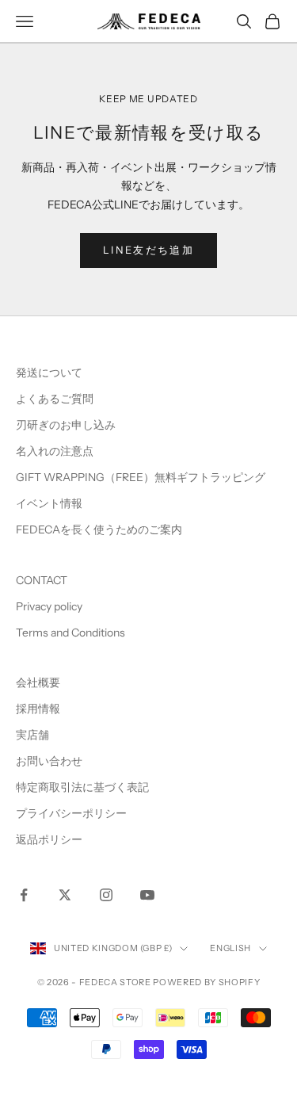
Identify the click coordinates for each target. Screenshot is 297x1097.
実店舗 (32, 735)
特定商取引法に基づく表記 (82, 787)
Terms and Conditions (72, 632)
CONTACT (41, 580)
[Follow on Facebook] (24, 895)
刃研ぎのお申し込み (66, 425)
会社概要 (38, 682)
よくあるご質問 (54, 399)
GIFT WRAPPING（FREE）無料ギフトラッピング (140, 477)
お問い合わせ (49, 761)
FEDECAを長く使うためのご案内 (99, 529)
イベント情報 (49, 503)
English (230, 948)
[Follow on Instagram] (106, 895)
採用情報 (38, 708)
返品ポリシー (49, 839)
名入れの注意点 (54, 451)
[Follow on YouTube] (147, 895)
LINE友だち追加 (148, 249)
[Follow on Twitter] (65, 895)
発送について (49, 372)
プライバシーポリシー (71, 813)
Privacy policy (49, 606)
